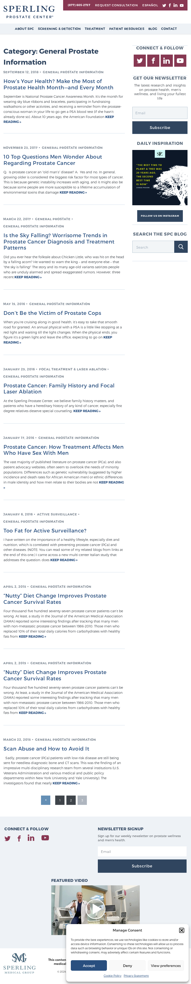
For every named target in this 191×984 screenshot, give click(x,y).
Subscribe (160, 127)
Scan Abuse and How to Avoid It (46, 748)
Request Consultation (116, 5)
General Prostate (53, 219)
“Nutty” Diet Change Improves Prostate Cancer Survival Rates (55, 598)
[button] (181, 930)
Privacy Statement (136, 975)
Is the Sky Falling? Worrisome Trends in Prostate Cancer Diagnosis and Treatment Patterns (59, 241)
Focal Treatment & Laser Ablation (72, 369)
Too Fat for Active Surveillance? (44, 530)
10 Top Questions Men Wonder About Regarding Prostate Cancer (52, 159)
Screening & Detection (59, 29)
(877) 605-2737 (79, 5)
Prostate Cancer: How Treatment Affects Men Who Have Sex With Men (63, 450)
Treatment (95, 29)
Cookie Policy (112, 975)
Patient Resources (126, 29)
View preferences (166, 965)
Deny (127, 965)
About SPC (24, 29)
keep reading (72, 192)
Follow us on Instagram (160, 215)
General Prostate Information (73, 72)
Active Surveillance (57, 514)
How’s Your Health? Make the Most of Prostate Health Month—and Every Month (58, 84)
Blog (152, 29)
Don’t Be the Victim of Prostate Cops (52, 313)
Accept (89, 965)
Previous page (45, 800)
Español (150, 5)
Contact (169, 29)
